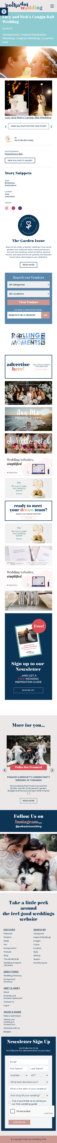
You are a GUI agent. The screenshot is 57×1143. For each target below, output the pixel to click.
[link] (4, 12)
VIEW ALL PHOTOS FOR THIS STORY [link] (28, 126)
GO (45, 315)
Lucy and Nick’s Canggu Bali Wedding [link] (28, 117)
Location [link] (37, 948)
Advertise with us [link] (12, 1028)
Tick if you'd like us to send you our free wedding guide (29, 1102)
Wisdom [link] (8, 937)
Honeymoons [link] (11, 34)
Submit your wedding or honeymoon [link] (9, 1022)
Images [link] (36, 941)
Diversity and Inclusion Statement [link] (13, 997)
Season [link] (36, 959)
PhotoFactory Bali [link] (14, 154)
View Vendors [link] (28, 302)
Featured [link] (8, 933)
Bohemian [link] (10, 183)
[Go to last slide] (4, 770)
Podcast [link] (7, 952)
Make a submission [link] (12, 1016)
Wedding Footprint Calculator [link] (12, 964)
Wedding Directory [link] (13, 975)
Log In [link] (6, 1005)
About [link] (6, 992)
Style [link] (35, 952)
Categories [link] (38, 933)
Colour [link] (36, 944)
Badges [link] (7, 1032)
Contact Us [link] (9, 1002)
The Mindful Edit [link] (11, 959)
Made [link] (6, 941)
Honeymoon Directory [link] (9, 980)
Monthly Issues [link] (40, 963)
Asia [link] (7, 194)
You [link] (5, 944)
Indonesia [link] (10, 196)
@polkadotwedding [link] (29, 826)
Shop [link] (6, 955)
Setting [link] (36, 955)
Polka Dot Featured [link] (28, 767)
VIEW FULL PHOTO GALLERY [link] (20, 160)
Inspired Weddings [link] (29, 38)
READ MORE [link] (29, 265)
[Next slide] (52, 770)
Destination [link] (10, 185)
